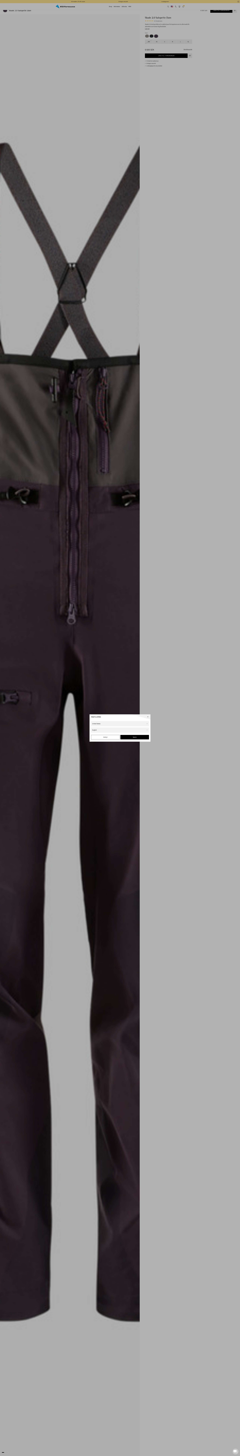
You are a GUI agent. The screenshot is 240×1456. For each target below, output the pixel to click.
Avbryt (105, 737)
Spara (134, 737)
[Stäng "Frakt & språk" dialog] (148, 717)
